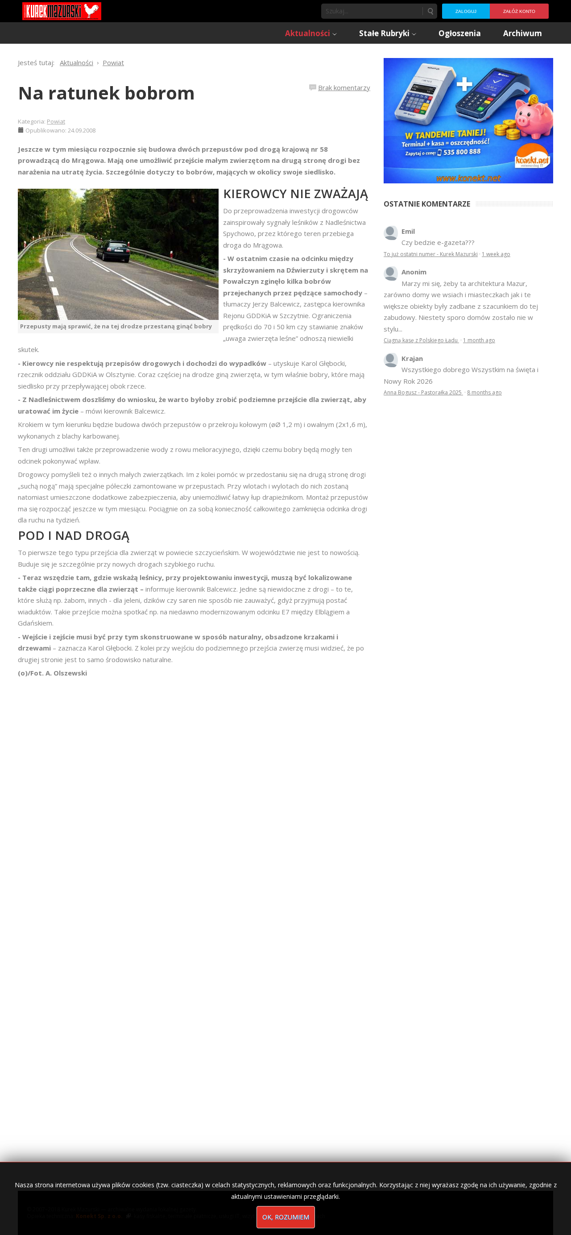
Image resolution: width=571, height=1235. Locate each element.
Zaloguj (465, 11)
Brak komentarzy (344, 87)
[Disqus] (194, 804)
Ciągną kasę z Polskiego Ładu (421, 340)
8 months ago (484, 392)
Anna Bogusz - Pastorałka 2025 (423, 392)
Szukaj (430, 11)
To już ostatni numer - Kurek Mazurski (431, 254)
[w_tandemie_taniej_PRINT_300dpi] (468, 119)
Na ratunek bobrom (106, 92)
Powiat (56, 121)
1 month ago (479, 340)
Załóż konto (519, 11)
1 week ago (496, 254)
